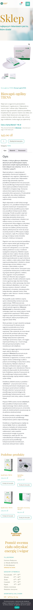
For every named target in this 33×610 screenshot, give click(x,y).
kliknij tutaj (18, 128)
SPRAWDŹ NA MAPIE (9, 567)
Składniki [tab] (12, 150)
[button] (28, 4)
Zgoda (17, 607)
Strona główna (5, 88)
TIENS (11, 88)
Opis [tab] (5, 150)
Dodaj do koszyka (16, 141)
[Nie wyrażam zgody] (30, 604)
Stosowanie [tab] (21, 150)
